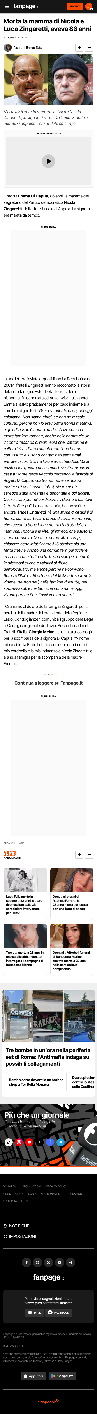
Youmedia (10, 1186)
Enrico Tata (34, 47)
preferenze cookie (16, 1201)
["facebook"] (50, 1142)
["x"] (40, 1142)
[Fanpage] (48, 1277)
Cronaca (9, 843)
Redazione (76, 1193)
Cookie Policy (13, 1193)
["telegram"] (60, 1142)
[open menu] (5, 6)
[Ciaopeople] (48, 1402)
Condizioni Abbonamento (46, 1193)
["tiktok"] (9, 1142)
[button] (89, 48)
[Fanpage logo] (26, 6)
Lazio (21, 843)
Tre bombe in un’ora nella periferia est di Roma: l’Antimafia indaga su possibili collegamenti (48, 1057)
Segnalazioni (31, 1186)
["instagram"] (19, 1142)
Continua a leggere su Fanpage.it (48, 683)
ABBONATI (74, 6)
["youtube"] (29, 1142)
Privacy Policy (56, 1186)
